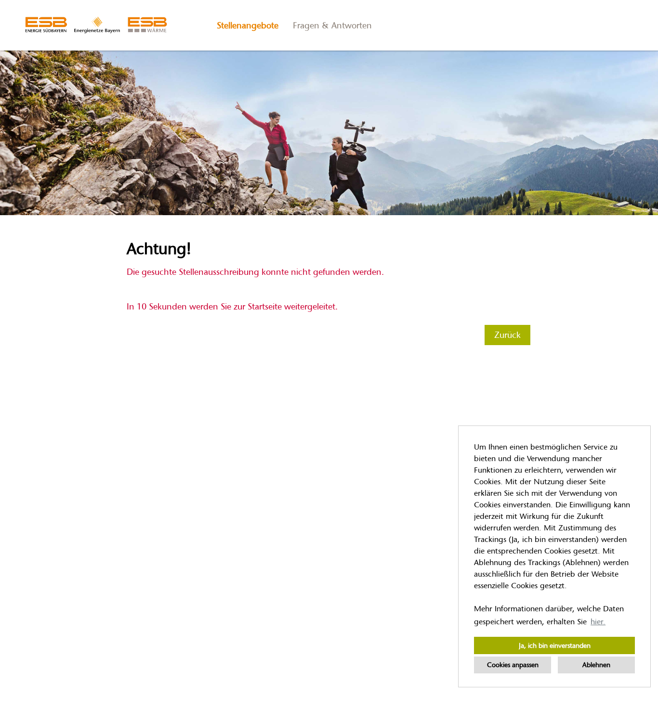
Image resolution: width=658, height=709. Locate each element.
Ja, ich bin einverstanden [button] (555, 645)
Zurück (507, 335)
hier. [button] (598, 621)
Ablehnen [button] (596, 664)
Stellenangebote (247, 25)
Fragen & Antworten (332, 25)
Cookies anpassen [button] (513, 664)
